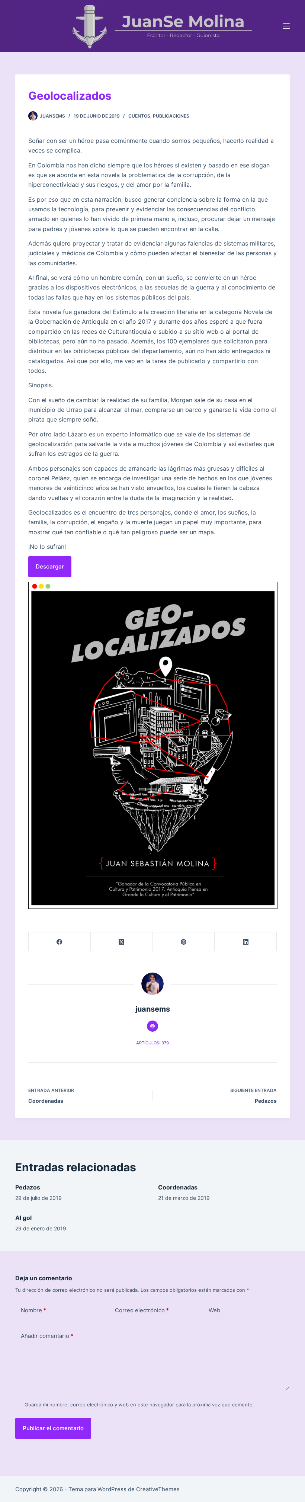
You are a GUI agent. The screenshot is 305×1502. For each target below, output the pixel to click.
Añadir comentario (47, 1335)
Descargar (50, 566)
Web (214, 1310)
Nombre (33, 1310)
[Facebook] (60, 941)
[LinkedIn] (246, 941)
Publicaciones (171, 116)
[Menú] (286, 26)
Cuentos (139, 116)
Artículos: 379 (152, 1042)
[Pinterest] (184, 941)
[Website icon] (152, 1026)
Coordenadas (178, 1187)
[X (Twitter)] (122, 941)
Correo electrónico (142, 1310)
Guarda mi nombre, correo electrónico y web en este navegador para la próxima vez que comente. (139, 1404)
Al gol (23, 1217)
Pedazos (27, 1187)
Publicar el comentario (53, 1428)
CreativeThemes (158, 1489)
